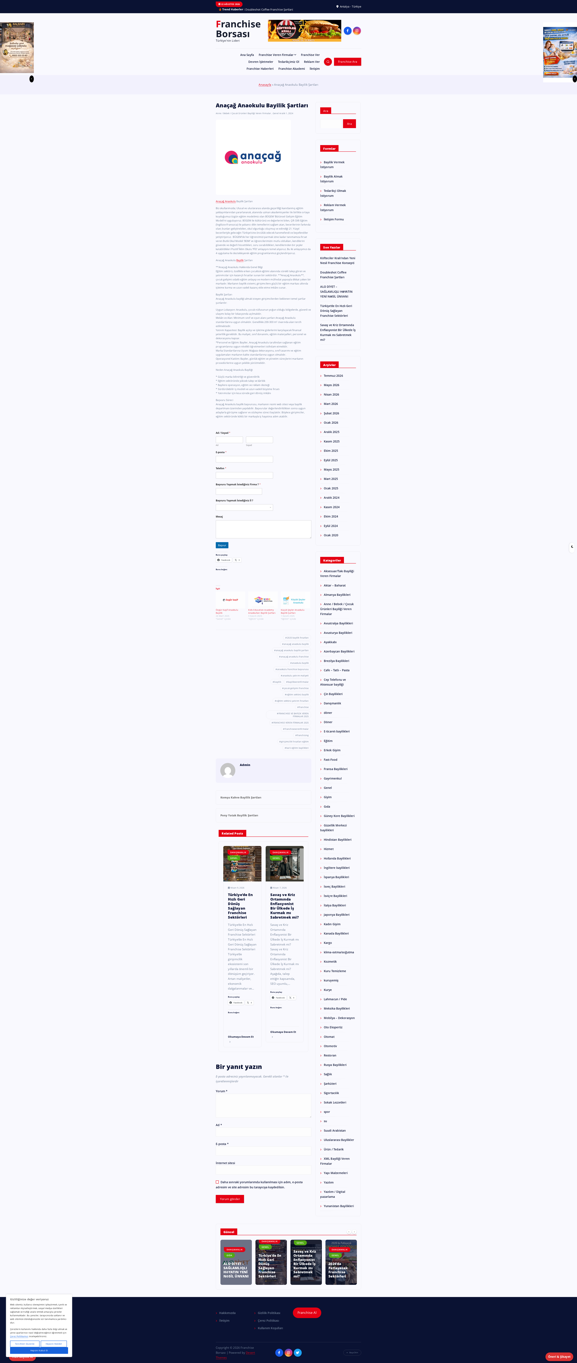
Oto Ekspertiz (333, 1032)
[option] (236, 1266)
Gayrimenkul (333, 783)
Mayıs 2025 (331, 474)
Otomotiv (330, 1050)
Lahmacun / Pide (335, 1004)
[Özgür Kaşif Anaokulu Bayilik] (230, 604)
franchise (304, 711)
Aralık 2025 (331, 436)
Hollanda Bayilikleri (337, 863)
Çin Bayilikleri (333, 698)
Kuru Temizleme (335, 975)
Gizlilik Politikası (269, 1317)
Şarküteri (330, 1088)
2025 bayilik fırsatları (298, 642)
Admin (245, 769)
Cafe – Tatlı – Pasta (337, 675)
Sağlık (328, 1079)
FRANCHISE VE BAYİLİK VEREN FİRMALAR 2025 (294, 719)
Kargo (328, 947)
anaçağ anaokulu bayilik (296, 648)
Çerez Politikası (268, 1325)
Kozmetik (330, 966)
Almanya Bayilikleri (337, 599)
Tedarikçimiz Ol (288, 66)
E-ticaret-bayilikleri (337, 736)
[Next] (354, 1236)
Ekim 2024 (331, 521)
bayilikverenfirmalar (298, 686)
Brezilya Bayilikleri (336, 665)
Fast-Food (330, 764)
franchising (303, 739)
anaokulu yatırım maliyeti (295, 680)
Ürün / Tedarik (334, 1154)
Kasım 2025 (332, 446)
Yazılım (329, 1187)
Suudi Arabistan (335, 1135)
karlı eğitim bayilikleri (297, 752)
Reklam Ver (312, 66)
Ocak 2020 (331, 540)
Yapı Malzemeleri (336, 1177)
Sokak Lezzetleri (335, 1107)
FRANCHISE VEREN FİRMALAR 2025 (291, 727)
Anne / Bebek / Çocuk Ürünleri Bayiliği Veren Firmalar (243, 118)
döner (328, 717)
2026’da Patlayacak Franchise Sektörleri (268, 1274)
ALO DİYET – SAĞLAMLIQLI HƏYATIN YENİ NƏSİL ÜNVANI (336, 296)
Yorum (221, 1096)
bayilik (277, 686)
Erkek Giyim (332, 755)
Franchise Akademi (291, 73)
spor (327, 1116)
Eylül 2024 (331, 530)
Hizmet (328, 853)
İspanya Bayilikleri (336, 882)
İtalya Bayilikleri (335, 910)
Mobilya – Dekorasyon (339, 1022)
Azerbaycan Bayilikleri (339, 656)
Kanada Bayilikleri (336, 938)
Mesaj (219, 521)
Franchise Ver (310, 59)
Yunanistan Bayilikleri (339, 1210)
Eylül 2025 (331, 465)
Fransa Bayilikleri (336, 773)
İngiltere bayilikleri (337, 872)
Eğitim (328, 745)
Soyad (249, 449)
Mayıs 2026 (331, 389)
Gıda (327, 811)
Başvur (222, 550)
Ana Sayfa (247, 59)
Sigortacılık (331, 1097)
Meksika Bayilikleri (337, 1013)
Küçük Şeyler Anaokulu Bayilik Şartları (292, 616)
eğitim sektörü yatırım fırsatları (292, 705)
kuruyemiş (331, 985)
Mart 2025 (331, 483)
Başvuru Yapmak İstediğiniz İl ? (234, 505)
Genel (276, 118)
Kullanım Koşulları (270, 1333)
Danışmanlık (238, 857)
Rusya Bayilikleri (335, 1069)
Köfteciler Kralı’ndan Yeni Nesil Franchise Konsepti (302, 1272)
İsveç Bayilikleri (334, 891)
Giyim (328, 802)
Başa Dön (353, 1357)
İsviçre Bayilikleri (335, 900)
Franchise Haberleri (260, 73)
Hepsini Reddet (54, 1343)
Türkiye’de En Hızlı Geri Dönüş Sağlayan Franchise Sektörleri (336, 315)
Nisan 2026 (331, 399)
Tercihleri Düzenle (24, 1343)
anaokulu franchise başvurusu (293, 673)
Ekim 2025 (331, 455)
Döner (328, 726)
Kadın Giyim (332, 929)
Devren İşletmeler (260, 66)
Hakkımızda (227, 1317)
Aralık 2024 (331, 502)
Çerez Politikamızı (19, 1336)
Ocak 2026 (331, 427)
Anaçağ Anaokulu (226, 205)
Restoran (330, 1060)
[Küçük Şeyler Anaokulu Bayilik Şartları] (295, 604)
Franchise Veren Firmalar (276, 59)
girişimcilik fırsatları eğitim (295, 746)
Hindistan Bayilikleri (337, 844)
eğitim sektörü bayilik (298, 699)
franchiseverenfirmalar (297, 733)
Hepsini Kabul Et (39, 1350)
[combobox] (244, 512)
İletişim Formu (334, 224)
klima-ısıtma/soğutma (339, 957)
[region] (39, 1325)
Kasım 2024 (332, 512)
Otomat (329, 1041)
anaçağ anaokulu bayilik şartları (292, 655)
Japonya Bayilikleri (337, 919)
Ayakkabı (330, 647)
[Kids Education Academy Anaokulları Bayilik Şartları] (263, 604)
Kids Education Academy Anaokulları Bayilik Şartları (261, 616)
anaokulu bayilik (300, 667)
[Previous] (349, 1236)
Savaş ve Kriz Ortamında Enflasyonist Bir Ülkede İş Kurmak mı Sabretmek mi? (234, 1268)
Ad (217, 449)
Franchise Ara (347, 66)
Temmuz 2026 (333, 380)
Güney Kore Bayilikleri (339, 820)
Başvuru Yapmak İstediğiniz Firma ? (238, 489)
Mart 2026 (331, 408)
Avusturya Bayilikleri (338, 637)
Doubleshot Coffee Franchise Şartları (338, 1274)
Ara (325, 115)
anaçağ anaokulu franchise (295, 661)
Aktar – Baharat (335, 590)
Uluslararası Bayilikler (339, 1144)
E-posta (221, 456)
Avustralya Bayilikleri (338, 628)
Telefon (221, 472)
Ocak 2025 (331, 493)
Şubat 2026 (331, 418)
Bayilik (240, 264)
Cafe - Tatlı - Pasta (339, 1253)
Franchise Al (307, 1317)
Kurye (328, 994)
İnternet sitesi (225, 1167)
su (325, 1126)
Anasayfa (265, 89)
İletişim (315, 73)
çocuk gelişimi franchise (296, 692)
